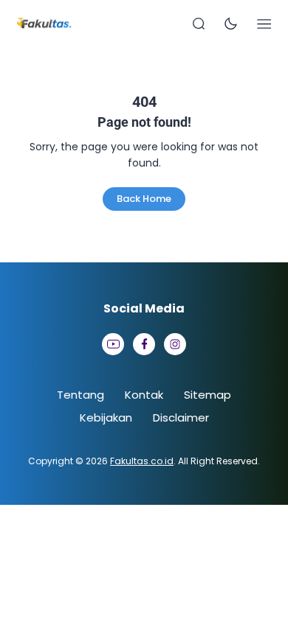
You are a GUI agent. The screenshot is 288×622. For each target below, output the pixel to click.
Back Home (144, 199)
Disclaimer (181, 417)
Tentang (80, 394)
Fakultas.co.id (142, 461)
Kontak (144, 394)
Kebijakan (106, 417)
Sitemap (207, 394)
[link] (113, 344)
